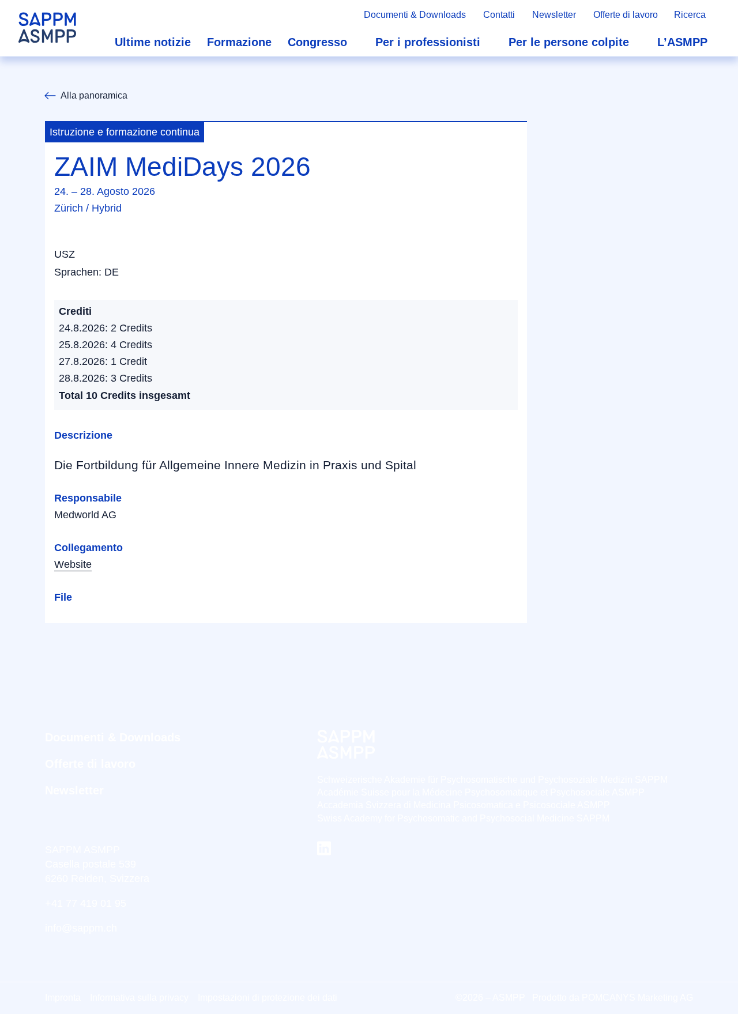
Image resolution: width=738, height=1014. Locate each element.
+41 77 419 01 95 (85, 903)
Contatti (499, 15)
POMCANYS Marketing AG (637, 997)
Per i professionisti (427, 42)
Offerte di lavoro (625, 15)
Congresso (317, 42)
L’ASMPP (682, 42)
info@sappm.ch (81, 928)
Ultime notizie (153, 42)
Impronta (63, 997)
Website (73, 564)
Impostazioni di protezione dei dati (267, 997)
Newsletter (554, 15)
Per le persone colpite (569, 42)
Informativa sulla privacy (139, 997)
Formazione (239, 42)
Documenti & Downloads (415, 15)
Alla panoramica (94, 95)
